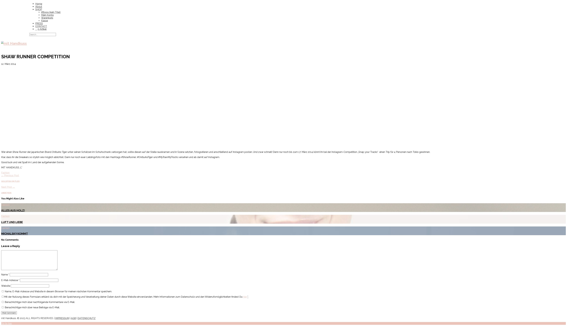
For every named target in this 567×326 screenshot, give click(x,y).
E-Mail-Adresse (10, 280)
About (38, 6)
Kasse (44, 20)
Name (5, 274)
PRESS (39, 23)
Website (5, 285)
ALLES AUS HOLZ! (13, 210)
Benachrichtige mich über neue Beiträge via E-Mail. (32, 307)
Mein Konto (47, 15)
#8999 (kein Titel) (51, 12)
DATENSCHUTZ (87, 318)
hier (245, 296)
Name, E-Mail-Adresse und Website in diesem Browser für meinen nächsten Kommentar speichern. (58, 291)
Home (38, 3)
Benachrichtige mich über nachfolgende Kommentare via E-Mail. (40, 302)
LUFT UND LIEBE (12, 222)
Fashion (5, 172)
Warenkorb (47, 17)
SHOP (38, 9)
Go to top (6, 323)
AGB (73, 318)
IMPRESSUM (62, 318)
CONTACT (41, 26)
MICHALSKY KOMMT (14, 233)
